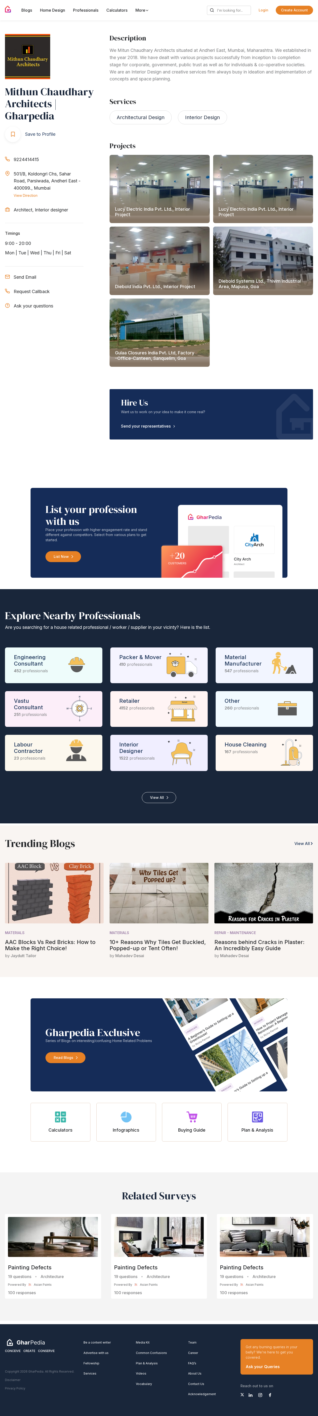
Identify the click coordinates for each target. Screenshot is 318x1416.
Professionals (85, 10)
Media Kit (143, 1342)
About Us (194, 1373)
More (140, 10)
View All (157, 797)
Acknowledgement (202, 1394)
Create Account (294, 10)
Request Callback (32, 291)
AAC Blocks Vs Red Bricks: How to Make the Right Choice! (50, 945)
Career (193, 1353)
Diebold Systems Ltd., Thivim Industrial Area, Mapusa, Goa (260, 283)
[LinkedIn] (250, 1395)
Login (263, 10)
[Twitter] (242, 1394)
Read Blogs (63, 1057)
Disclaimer (12, 1380)
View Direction (26, 195)
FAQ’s (192, 1363)
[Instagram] (260, 1395)
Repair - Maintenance (235, 933)
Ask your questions (33, 305)
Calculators (116, 10)
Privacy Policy (15, 1388)
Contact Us (196, 1384)
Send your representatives (146, 426)
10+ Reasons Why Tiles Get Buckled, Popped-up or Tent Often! (158, 945)
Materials (15, 933)
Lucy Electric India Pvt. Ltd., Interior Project (152, 211)
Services (89, 1373)
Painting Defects (29, 1267)
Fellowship (91, 1363)
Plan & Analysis (147, 1363)
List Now (61, 556)
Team (192, 1342)
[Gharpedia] (26, 1342)
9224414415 (26, 159)
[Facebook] (270, 1395)
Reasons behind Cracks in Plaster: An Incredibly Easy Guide (259, 945)
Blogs (26, 10)
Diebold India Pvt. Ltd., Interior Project (155, 286)
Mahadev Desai (129, 955)
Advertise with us (96, 1353)
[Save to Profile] (13, 134)
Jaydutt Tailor (23, 955)
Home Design (52, 10)
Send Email (25, 277)
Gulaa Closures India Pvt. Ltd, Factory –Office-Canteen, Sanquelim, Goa (154, 355)
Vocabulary (144, 1384)
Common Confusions (151, 1353)
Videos (141, 1373)
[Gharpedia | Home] (8, 9)
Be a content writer (97, 1342)
